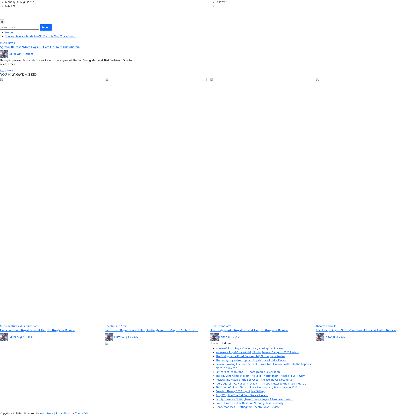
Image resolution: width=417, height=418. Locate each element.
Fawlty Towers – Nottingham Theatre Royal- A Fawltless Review (254, 399)
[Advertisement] (59, 348)
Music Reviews (20, 15)
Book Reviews (40, 15)
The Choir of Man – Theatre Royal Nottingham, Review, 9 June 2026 (256, 387)
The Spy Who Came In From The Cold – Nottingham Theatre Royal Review (260, 376)
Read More (7, 70)
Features (80, 15)
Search (46, 27)
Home (5, 15)
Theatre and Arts (61, 15)
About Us (112, 15)
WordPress (46, 413)
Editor (12, 54)
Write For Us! (96, 15)
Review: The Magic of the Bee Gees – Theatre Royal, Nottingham (255, 379)
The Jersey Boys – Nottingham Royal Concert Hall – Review (356, 330)
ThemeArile (82, 413)
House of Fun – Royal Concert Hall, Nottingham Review (37, 330)
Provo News (63, 413)
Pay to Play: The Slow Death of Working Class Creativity (249, 403)
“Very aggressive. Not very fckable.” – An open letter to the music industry (261, 383)
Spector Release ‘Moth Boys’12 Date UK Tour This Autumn (40, 36)
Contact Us (127, 15)
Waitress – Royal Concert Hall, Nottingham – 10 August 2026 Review (151, 330)
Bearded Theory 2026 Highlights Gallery (240, 391)
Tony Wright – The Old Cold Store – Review (242, 395)
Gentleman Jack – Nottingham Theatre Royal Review (247, 407)
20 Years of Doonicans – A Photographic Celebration (248, 372)
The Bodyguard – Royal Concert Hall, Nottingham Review (249, 330)
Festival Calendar (147, 15)
